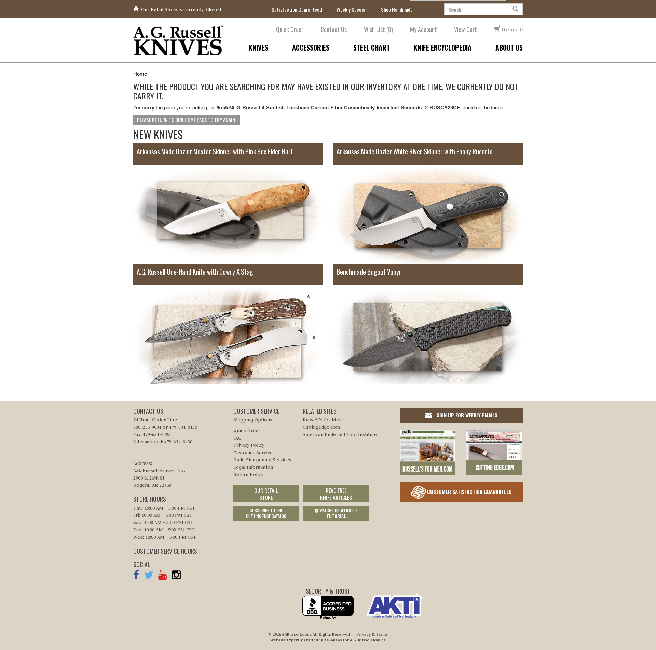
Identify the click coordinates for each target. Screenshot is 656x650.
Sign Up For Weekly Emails (466, 415)
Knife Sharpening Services (262, 460)
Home (140, 73)
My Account (423, 29)
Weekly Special (351, 9)
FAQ (237, 438)
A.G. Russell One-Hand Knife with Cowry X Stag (195, 272)
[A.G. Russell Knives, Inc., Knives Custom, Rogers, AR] (328, 608)
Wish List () (378, 29)
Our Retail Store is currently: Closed (181, 9)
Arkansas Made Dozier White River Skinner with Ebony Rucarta (415, 151)
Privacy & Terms (372, 634)
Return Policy (248, 474)
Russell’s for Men (322, 420)
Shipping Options (252, 420)
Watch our (337, 513)
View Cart (465, 29)
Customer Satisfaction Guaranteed (469, 491)
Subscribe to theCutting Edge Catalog (266, 513)
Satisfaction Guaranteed (297, 9)
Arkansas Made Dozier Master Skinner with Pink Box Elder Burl (214, 151)
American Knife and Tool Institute (340, 434)
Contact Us (333, 29)
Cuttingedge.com (321, 427)
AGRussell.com (296, 634)
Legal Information (253, 467)
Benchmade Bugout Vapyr (369, 272)
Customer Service (253, 453)
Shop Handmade (397, 9)
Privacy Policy (248, 445)
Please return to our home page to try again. (186, 119)
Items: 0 (511, 29)
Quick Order (289, 29)
